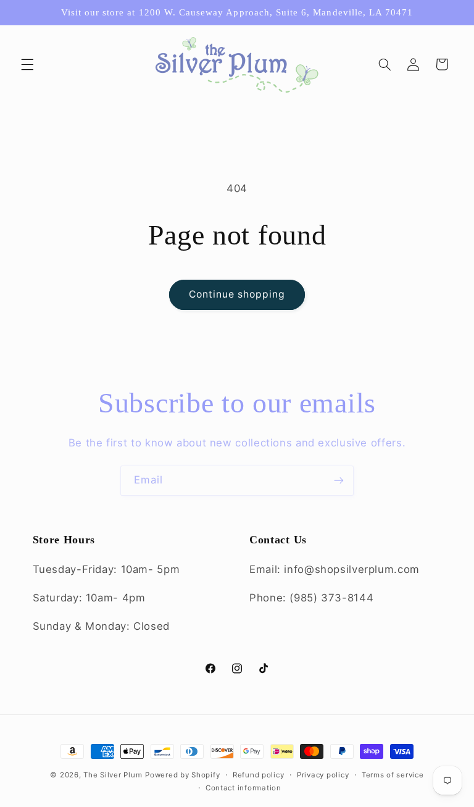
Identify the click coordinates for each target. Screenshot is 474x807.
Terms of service (393, 775)
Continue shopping (237, 294)
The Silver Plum (112, 775)
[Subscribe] (339, 481)
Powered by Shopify (182, 775)
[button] (27, 64)
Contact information (243, 788)
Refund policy (259, 775)
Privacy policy (323, 775)
